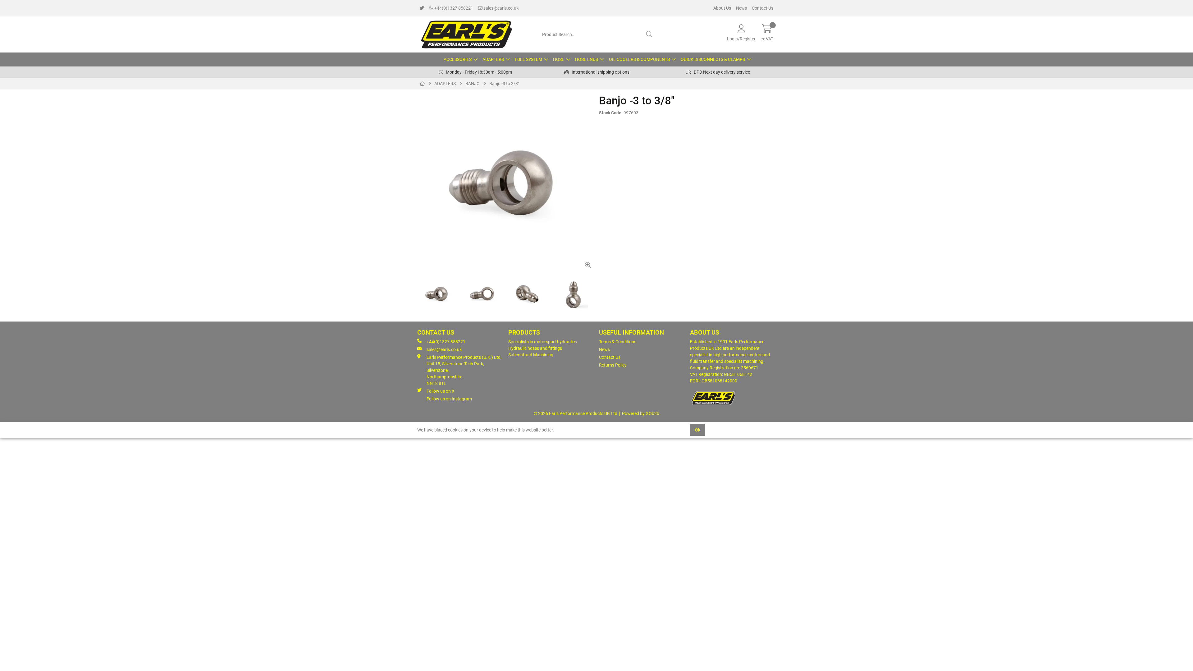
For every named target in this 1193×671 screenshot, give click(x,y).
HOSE (558, 59)
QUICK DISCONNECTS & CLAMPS (713, 59)
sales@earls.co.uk (500, 8)
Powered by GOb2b (640, 413)
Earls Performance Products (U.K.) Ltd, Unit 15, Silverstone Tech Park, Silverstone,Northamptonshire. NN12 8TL (464, 370)
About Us (722, 8)
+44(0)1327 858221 (453, 8)
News (741, 8)
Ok (697, 429)
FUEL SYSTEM (528, 59)
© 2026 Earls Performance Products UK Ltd (575, 413)
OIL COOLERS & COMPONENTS (639, 59)
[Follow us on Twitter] (422, 8)
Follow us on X (441, 391)
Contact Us (762, 8)
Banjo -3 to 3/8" (504, 83)
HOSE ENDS (586, 59)
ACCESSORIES (458, 59)
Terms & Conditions (617, 341)
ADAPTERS (493, 59)
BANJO (472, 83)
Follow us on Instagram (449, 398)
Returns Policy (613, 365)
